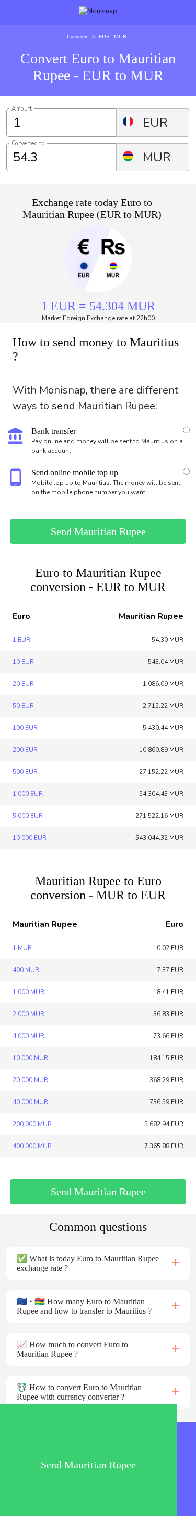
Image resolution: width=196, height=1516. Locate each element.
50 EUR (23, 706)
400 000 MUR (32, 1146)
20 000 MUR (30, 1080)
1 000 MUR (28, 992)
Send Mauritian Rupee (98, 531)
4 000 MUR (28, 1036)
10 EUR (23, 662)
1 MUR (22, 948)
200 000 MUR (32, 1124)
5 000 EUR (28, 816)
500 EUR (25, 772)
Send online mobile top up (74, 472)
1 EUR (21, 640)
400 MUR (26, 970)
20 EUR (23, 684)
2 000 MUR (28, 1014)
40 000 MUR (30, 1102)
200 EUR (25, 750)
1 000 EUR (28, 794)
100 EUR (25, 728)
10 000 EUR (30, 838)
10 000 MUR (30, 1058)
